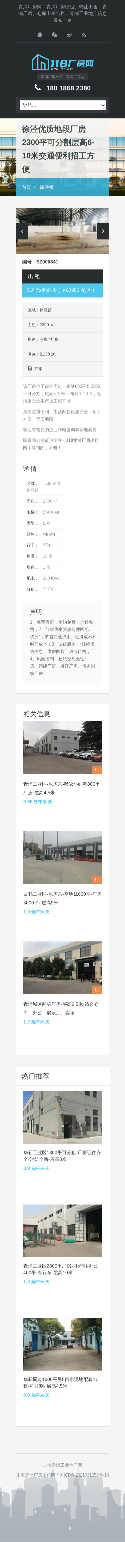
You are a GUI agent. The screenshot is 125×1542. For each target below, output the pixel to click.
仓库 (44, 339)
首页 (26, 187)
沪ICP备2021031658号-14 (84, 1475)
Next (103, 231)
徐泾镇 (47, 187)
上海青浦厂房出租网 (35, 1475)
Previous (22, 231)
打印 (38, 368)
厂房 (55, 339)
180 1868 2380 (68, 88)
